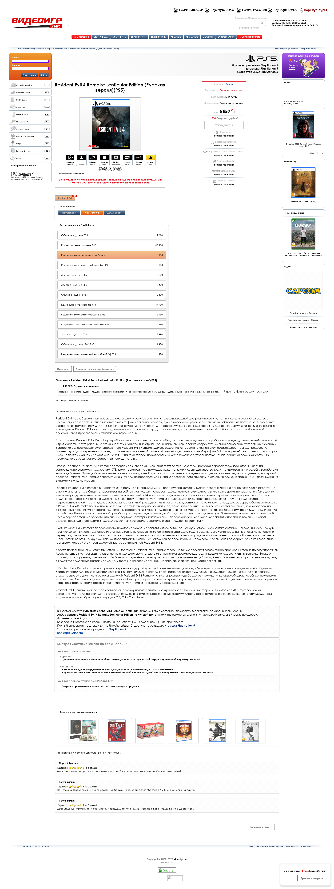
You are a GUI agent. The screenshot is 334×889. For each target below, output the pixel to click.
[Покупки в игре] (127, 159)
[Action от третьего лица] (100, 170)
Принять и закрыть (311, 878)
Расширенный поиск (248, 28)
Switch (176, 37)
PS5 (119, 37)
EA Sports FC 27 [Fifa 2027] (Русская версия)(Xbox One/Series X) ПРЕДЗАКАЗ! (303, 254)
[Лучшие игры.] (150, 159)
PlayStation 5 (37, 48)
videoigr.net (181, 859)
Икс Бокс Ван (138, 37)
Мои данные (281, 48)
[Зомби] (119, 170)
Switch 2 (192, 37)
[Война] (115, 170)
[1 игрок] (81, 159)
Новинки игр (290, 161)
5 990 (225, 111)
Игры (49, 48)
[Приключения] (110, 170)
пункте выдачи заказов (212, 614)
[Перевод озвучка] (138, 159)
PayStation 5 (316, 153)
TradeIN (208, 37)
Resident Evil (65, 198)
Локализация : (212, 103)
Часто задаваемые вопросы (226, 37)
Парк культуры (315, 10)
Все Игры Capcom (70, 633)
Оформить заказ (308, 48)
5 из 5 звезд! (89, 767)
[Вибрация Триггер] (93, 159)
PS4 (101, 37)
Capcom (230, 84)
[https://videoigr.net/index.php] (37, 23)
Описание (63, 368)
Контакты (81, 37)
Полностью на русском (232, 103)
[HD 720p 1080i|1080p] (115, 159)
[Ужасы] (105, 170)
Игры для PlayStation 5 (180, 625)
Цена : (216, 112)
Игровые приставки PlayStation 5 (255, 65)
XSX (158, 37)
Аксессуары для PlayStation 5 (257, 71)
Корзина (293, 48)
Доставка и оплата (249, 37)
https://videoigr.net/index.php (37, 23)
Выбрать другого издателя (303, 327)
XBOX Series (114, 212)
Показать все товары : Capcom (303, 320)
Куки (304, 870)
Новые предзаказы (294, 212)
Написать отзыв (259, 826)
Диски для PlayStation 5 (262, 68)
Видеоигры (23, 48)
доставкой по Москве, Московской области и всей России (201, 611)
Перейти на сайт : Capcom (303, 313)
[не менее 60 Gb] (104, 159)
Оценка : (62, 767)
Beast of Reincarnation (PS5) (303, 202)
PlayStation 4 (69, 212)
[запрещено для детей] (70, 159)
